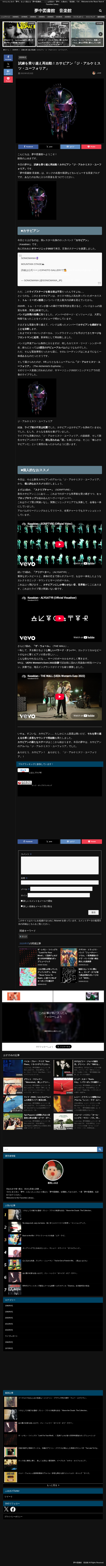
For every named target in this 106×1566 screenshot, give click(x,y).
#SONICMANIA (32, 274)
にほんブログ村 (35, 772)
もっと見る (52, 1485)
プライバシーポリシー (13, 1516)
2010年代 (9, 1324)
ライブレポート (11, 1336)
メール (25, 889)
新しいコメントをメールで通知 (37, 901)
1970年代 (9, 1348)
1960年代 (9, 1342)
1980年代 (9, 1306)
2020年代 (22, 57)
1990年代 (9, 1312)
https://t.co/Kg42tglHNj (78, 270)
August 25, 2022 (71, 280)
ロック (24, 936)
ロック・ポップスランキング (42, 785)
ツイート (8, 1497)
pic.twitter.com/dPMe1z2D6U (56, 274)
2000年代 (9, 1318)
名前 (24, 878)
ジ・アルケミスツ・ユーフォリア (35, 421)
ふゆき (99, 73)
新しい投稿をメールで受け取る (37, 906)
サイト (24, 896)
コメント (26, 854)
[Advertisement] (60, 454)
